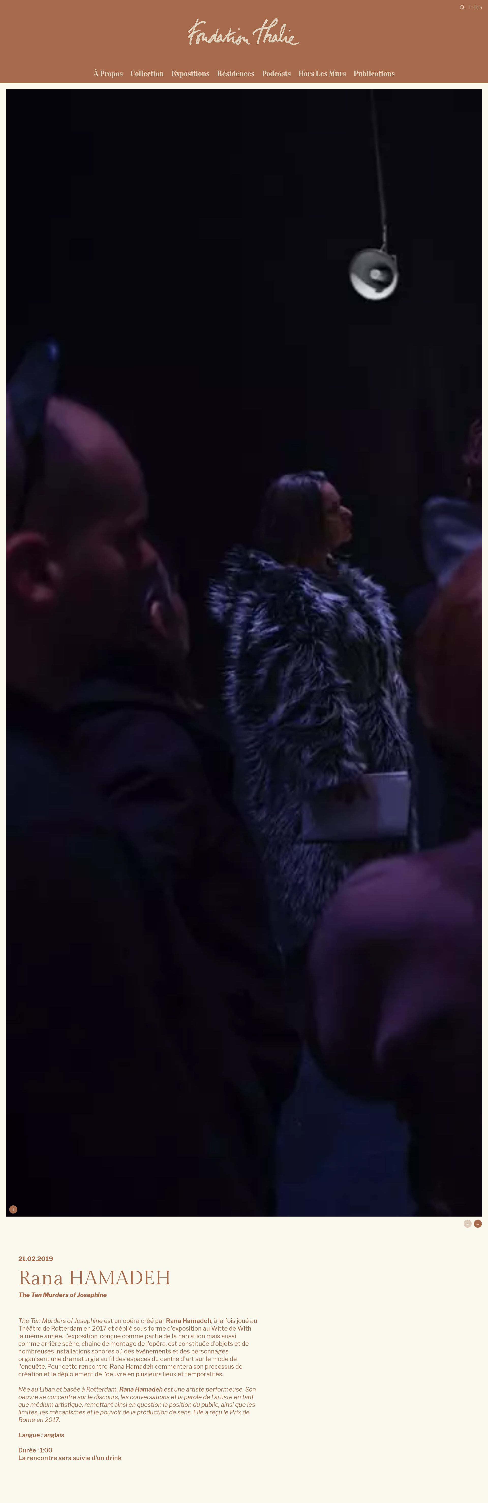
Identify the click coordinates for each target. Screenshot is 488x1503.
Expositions (190, 73)
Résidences (235, 73)
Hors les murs (322, 73)
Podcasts (276, 73)
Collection (147, 73)
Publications (374, 73)
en (479, 7)
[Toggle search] (462, 7)
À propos (108, 73)
